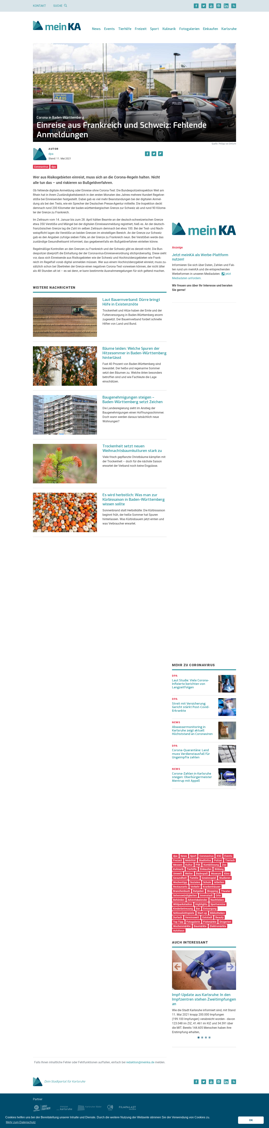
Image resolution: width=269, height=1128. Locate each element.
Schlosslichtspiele (183, 913)
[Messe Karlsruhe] (64, 1107)
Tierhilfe (124, 29)
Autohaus (178, 930)
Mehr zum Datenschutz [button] (21, 1122)
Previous (177, 966)
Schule (207, 882)
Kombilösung (211, 864)
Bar (198, 908)
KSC (219, 856)
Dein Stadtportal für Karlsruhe (64, 1081)
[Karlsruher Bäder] (90, 1107)
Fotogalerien (189, 29)
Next (230, 966)
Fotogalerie (193, 921)
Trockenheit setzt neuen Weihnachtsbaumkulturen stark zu (132, 448)
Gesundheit (180, 877)
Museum (216, 873)
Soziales (195, 882)
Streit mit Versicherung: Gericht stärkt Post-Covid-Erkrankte (191, 707)
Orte (218, 895)
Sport (154, 29)
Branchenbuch (181, 891)
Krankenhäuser (212, 886)
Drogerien (225, 921)
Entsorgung (209, 908)
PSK (198, 864)
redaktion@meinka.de (140, 1062)
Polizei (218, 860)
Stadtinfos (205, 860)
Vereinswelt (192, 917)
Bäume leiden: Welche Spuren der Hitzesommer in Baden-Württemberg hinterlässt (134, 353)
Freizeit (141, 29)
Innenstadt (206, 895)
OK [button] (251, 1120)
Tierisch (230, 860)
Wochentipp (180, 882)
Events (109, 29)
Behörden (178, 899)
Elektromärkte (218, 926)
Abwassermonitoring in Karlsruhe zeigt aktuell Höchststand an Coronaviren (192, 730)
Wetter (189, 873)
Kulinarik (169, 29)
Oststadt (207, 917)
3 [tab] (206, 1037)
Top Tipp (178, 921)
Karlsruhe (229, 29)
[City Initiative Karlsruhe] (110, 1107)
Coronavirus (41, 166)
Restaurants (180, 886)
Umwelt (177, 873)
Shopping (212, 891)
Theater (225, 891)
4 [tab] (209, 1037)
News (96, 29)
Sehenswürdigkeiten (185, 895)
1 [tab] (198, 1037)
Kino (226, 873)
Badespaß (202, 873)
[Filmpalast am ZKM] (127, 1107)
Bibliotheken (217, 913)
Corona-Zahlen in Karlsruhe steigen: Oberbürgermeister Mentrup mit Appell (192, 777)
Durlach (177, 917)
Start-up (202, 913)
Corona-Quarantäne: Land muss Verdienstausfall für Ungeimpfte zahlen (191, 753)
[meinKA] (57, 26)
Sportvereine (217, 904)
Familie (194, 877)
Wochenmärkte (182, 926)
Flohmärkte (209, 921)
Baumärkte (200, 926)
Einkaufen (210, 29)
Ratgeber (198, 891)
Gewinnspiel (209, 877)
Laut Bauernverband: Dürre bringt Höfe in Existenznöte (131, 302)
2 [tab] (202, 1037)
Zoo (224, 864)
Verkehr (195, 886)
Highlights (201, 904)
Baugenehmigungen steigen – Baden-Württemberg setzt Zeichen (132, 399)
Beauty (219, 917)
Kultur (189, 864)
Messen (177, 864)
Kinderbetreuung (183, 908)
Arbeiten (219, 882)
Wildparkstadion (182, 904)
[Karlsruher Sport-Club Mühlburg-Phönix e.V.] (42, 1107)
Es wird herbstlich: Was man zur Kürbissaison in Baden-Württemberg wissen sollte (133, 500)
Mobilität (190, 860)
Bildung (219, 869)
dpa (50, 154)
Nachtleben (217, 899)
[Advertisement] (204, 179)
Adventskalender (197, 899)
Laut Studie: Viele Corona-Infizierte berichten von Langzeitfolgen (190, 683)
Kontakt (39, 5)
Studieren (225, 877)
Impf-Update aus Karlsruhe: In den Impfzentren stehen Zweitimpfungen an (204, 999)
